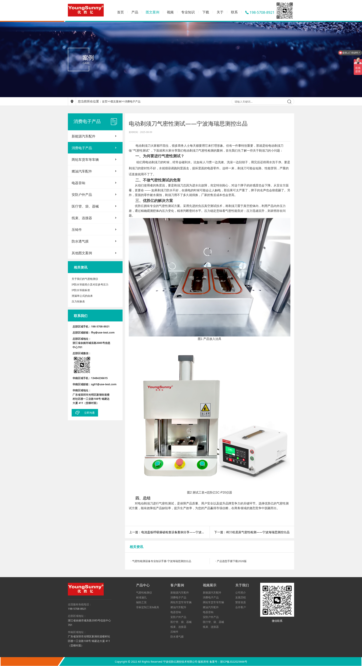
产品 (134, 12)
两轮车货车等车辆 (85, 159)
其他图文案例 (82, 253)
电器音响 (78, 183)
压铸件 (77, 229)
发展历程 (240, 597)
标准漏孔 (141, 597)
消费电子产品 (132, 101)
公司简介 (240, 592)
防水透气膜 (80, 241)
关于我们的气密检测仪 (85, 279)
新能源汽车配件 (83, 136)
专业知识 (188, 12)
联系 (234, 12)
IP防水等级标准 (81, 290)
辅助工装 (141, 602)
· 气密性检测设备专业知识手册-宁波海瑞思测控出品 (161, 561)
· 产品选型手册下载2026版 (231, 561)
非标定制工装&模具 (147, 607)
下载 (205, 12)
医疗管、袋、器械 (85, 206)
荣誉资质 (240, 602)
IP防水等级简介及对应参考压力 (90, 284)
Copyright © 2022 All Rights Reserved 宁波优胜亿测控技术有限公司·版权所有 (162, 661)
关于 (220, 12)
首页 (120, 12)
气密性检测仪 (144, 592)
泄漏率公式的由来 (82, 296)
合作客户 (240, 607)
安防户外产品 (82, 194)
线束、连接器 (82, 218)
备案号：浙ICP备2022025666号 (228, 661)
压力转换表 (78, 301)
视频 (170, 12)
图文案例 (152, 12)
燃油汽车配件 (82, 171)
